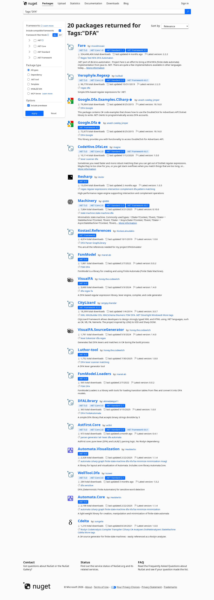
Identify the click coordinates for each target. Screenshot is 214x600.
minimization (153, 461)
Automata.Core (91, 497)
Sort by (155, 26)
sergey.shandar (109, 302)
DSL (100, 315)
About (88, 587)
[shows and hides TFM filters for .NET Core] (29, 46)
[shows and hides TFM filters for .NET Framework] (29, 58)
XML (83, 315)
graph (101, 461)
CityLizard (86, 302)
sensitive (88, 485)
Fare (82, 45)
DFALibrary (88, 400)
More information (95, 67)
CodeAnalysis (94, 529)
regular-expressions (97, 189)
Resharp (85, 176)
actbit (109, 425)
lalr (100, 437)
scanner (90, 159)
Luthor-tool (88, 349)
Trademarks (170, 587)
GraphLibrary (99, 242)
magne (116, 147)
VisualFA (85, 278)
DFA (99, 57)
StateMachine (168, 529)
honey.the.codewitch (109, 279)
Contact (29, 562)
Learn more (48, 25)
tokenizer (91, 338)
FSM (83, 266)
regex (83, 87)
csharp (94, 461)
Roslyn (84, 529)
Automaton (107, 57)
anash (141, 99)
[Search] (188, 11)
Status (85, 562)
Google (89, 107)
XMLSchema (109, 315)
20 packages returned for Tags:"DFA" (104, 29)
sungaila (99, 521)
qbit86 (105, 201)
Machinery (87, 200)
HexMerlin (130, 449)
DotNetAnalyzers (152, 529)
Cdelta (83, 520)
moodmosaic (98, 45)
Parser (88, 242)
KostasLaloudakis (125, 230)
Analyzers (139, 529)
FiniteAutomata (93, 413)
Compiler (106, 529)
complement (126, 189)
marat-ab (106, 254)
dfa (88, 87)
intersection (114, 189)
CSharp (126, 529)
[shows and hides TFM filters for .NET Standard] (29, 52)
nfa (131, 461)
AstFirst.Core (89, 424)
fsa (134, 461)
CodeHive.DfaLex (93, 146)
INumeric (120, 315)
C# (131, 529)
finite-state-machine (115, 461)
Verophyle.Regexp (94, 75)
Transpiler (117, 529)
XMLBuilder (92, 315)
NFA (94, 57)
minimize (141, 461)
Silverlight (146, 315)
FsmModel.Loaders (94, 373)
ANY (60, 35)
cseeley (149, 99)
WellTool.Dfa (89, 472)
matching (104, 362)
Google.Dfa (87, 122)
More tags (168, 315)
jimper (156, 99)
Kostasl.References (94, 230)
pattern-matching (146, 189)
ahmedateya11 (111, 401)
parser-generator (89, 437)
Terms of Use (101, 587)
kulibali (119, 75)
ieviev (101, 176)
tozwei (108, 473)
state (83, 212)
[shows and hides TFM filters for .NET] (29, 40)
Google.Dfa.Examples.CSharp (103, 99)
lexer (83, 159)
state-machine (102, 212)
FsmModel (87, 254)
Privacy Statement (152, 587)
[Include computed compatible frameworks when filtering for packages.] (60, 30)
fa (92, 290)
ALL (55, 35)
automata (116, 437)
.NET (138, 315)
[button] (42, 25)
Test (89, 57)
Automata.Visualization (99, 448)
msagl (164, 461)
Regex (84, 57)
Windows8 (157, 315)
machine (90, 212)
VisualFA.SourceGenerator (101, 329)
